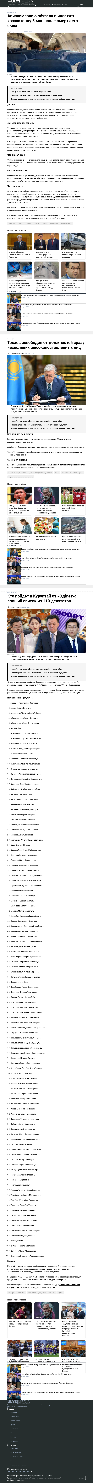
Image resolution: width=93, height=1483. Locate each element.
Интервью (21, 7)
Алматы (36, 223)
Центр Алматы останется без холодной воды (31, 91)
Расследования (35, 5)
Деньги (47, 5)
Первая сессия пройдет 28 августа (49, 1279)
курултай (51, 1293)
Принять (81, 1478)
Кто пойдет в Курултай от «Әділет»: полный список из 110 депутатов (46, 305)
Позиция (65, 5)
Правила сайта (16, 1453)
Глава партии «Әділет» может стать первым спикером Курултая (39, 425)
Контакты (14, 1461)
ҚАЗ (81, 5)
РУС (81, 7)
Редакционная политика (19, 1465)
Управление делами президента (21, 477)
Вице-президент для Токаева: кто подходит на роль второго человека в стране (50, 323)
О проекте (14, 1448)
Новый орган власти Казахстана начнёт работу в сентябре (36, 95)
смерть (44, 223)
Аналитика (56, 5)
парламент (21, 1293)
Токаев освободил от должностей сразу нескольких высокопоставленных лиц (50, 295)
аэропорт (21, 223)
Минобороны (78, 473)
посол (57, 473)
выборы (11, 1293)
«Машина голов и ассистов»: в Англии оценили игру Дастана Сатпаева (47, 314)
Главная (9, 12)
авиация (12, 223)
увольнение (66, 473)
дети (29, 223)
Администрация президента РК (40, 473)
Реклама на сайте (17, 1457)
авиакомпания (65, 223)
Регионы (11, 7)
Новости (11, 5)
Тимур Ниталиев (16, 32)
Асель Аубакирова (17, 353)
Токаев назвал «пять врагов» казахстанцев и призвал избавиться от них (43, 99)
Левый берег (22, 5)
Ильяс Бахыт (15, 607)
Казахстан (54, 223)
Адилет (60, 1293)
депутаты (42, 1293)
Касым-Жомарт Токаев (17, 473)
